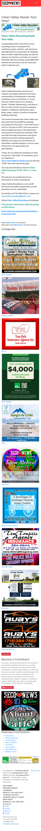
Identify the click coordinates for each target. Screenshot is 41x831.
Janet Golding (10, 740)
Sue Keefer (9, 745)
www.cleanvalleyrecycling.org (14, 161)
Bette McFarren (10, 749)
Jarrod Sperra (10, 747)
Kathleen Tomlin (11, 752)
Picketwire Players (11, 738)
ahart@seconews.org (10, 824)
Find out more (8, 687)
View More (6, 654)
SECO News (11, 223)
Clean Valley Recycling (17, 200)
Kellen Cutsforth (11, 742)
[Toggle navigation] (36, 3)
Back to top (35, 771)
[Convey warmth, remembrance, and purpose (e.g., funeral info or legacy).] (20, 423)
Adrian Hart (9, 736)
